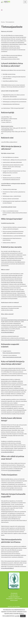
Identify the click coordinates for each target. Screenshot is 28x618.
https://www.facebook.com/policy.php (12, 357)
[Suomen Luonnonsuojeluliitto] (14, 589)
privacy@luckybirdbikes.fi (7, 332)
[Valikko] (25, 2)
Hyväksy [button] (23, 616)
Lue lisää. (17, 616)
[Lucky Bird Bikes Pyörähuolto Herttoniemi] (5, 2)
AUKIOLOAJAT (14, 600)
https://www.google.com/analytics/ (11, 352)
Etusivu (3, 22)
